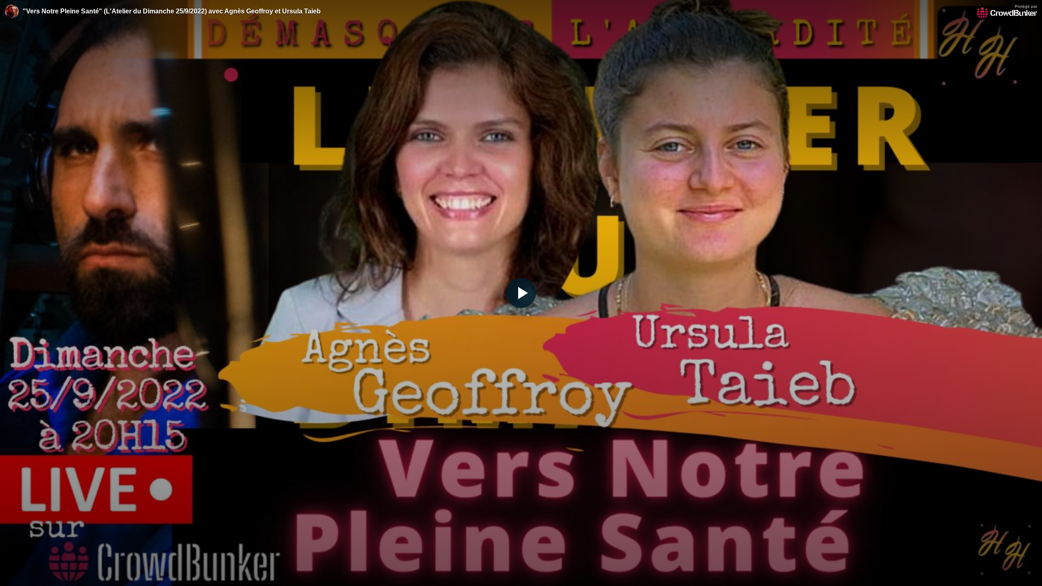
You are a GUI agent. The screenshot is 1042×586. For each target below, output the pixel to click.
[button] (521, 293)
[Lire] (521, 293)
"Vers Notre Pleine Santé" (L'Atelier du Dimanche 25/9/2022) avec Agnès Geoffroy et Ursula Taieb (172, 11)
